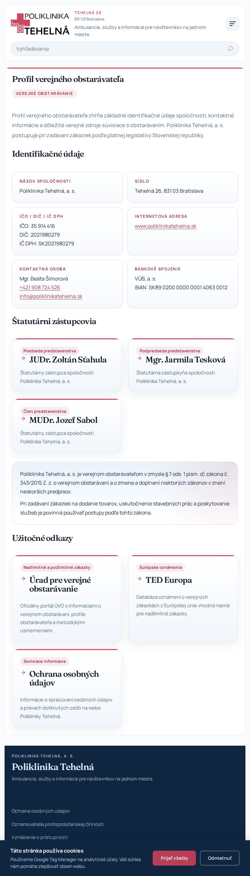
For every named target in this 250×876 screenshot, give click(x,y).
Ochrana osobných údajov (41, 811)
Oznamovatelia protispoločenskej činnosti (58, 824)
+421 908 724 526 (40, 287)
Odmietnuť (220, 858)
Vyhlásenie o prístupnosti (40, 837)
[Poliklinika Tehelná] (41, 23)
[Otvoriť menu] (232, 23)
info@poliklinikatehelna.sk (51, 296)
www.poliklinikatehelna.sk (165, 225)
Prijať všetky (174, 858)
